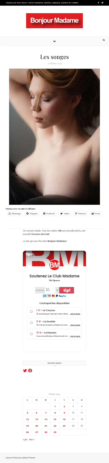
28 (46, 432)
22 (55, 425)
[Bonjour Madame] (54, 20)
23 (64, 425)
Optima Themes (28, 457)
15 (55, 419)
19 (27, 425)
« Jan (25, 439)
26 (27, 432)
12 (27, 419)
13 (36, 419)
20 (36, 425)
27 (36, 432)
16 (64, 419)
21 (46, 425)
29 (55, 432)
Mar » (31, 439)
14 (46, 419)
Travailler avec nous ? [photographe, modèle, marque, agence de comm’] (42, 3)
